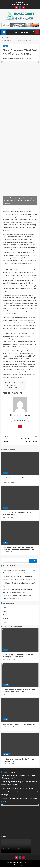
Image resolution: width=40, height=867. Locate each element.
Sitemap (25, 4)
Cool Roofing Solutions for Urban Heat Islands (18, 583)
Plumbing (6, 619)
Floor (5, 46)
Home (13, 4)
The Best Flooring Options (9, 438)
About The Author (11, 385)
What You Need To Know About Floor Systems (29, 438)
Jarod (12, 482)
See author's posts (20, 420)
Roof (4, 622)
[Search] (33, 32)
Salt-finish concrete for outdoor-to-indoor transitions (19, 798)
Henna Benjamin (7, 58)
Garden (5, 611)
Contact (19, 4)
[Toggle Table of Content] (22, 382)
